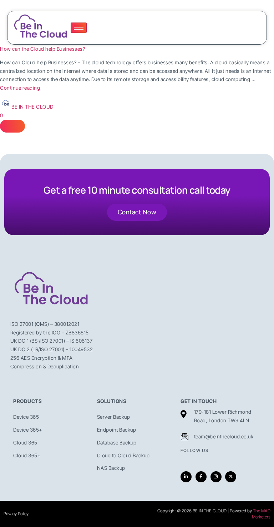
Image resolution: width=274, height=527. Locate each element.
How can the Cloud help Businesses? (42, 49)
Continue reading (20, 88)
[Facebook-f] (201, 476)
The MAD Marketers (261, 513)
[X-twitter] (230, 476)
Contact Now (137, 212)
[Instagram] (216, 476)
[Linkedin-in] (186, 476)
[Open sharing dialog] (12, 126)
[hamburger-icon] (79, 28)
